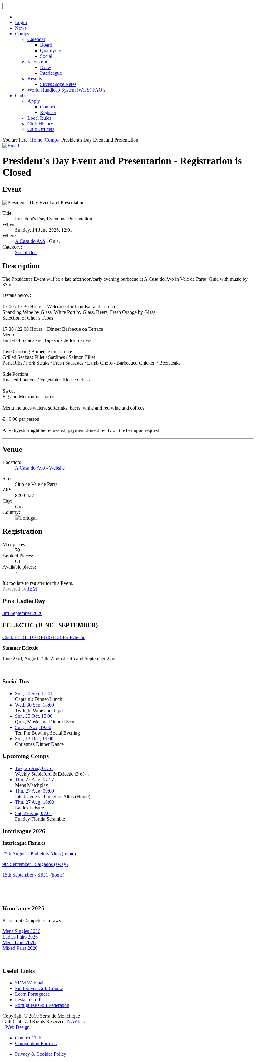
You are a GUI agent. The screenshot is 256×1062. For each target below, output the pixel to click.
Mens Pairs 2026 (19, 942)
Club (20, 95)
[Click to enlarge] (43, 202)
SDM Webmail (30, 982)
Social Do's (26, 252)
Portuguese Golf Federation (42, 1005)
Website (57, 468)
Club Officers (40, 129)
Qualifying (50, 50)
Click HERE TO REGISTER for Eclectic (43, 637)
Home (36, 140)
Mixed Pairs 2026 (19, 948)
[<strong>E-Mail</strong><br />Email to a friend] (10, 145)
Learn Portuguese (32, 994)
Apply (33, 101)
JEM (32, 588)
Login (21, 22)
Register (48, 112)
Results (34, 78)
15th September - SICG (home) (33, 875)
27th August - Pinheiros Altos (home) (39, 853)
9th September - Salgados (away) (35, 864)
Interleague (51, 73)
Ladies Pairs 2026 (20, 936)
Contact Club (28, 1037)
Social (46, 56)
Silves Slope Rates (58, 84)
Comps (22, 33)
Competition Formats (36, 1043)
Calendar (36, 39)
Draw (45, 67)
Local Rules (39, 118)
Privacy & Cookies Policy (40, 1054)
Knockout (37, 61)
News (21, 28)
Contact (47, 106)
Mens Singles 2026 (21, 931)
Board (46, 45)
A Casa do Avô (30, 241)
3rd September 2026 (22, 613)
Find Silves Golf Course (39, 988)
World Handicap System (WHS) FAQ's (66, 90)
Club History (40, 123)
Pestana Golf (27, 999)
